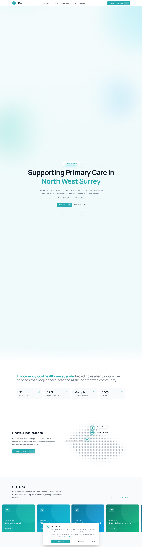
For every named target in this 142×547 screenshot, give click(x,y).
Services (46, 3)
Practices (65, 3)
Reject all (81, 541)
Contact (82, 3)
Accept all (61, 541)
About (56, 3)
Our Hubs (74, 3)
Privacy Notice (69, 537)
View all (124, 497)
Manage (93, 541)
